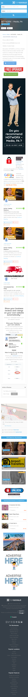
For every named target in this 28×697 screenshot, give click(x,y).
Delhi (14, 663)
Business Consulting (14, 677)
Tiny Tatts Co (6, 481)
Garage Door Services (14, 675)
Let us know (7, 183)
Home (4, 34)
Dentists (14, 679)
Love (7, 224)
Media (8, 34)
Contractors (14, 684)
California (14, 661)
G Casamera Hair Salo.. (15, 505)
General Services (14, 683)
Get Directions (8, 425)
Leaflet (24, 420)
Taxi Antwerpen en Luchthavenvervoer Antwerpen (14, 467)
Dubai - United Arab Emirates (14, 655)
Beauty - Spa (6, 450)
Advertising (14, 688)
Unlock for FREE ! (11, 63)
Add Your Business (14, 629)
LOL (16, 222)
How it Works (14, 633)
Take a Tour (14, 639)
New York (14, 653)
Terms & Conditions (14, 644)
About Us (14, 641)
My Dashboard (14, 628)
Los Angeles (14, 657)
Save (4, 28)
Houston (14, 659)
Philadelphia (12, 510)
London (14, 651)
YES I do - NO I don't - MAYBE (14, 145)
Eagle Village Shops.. (14, 514)
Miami (14, 668)
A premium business (12, 74)
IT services (14, 690)
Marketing (14, 681)
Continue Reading (19, 295)
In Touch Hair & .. (13, 523)
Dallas (14, 670)
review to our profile (10, 179)
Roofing (14, 694)
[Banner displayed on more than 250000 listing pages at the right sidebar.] (14, 562)
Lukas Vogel (7, 282)
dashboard (15, 355)
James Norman (7, 204)
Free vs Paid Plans (14, 637)
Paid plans (20, 169)
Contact (14, 643)
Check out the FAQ (14, 635)
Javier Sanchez (7, 243)
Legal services (14, 692)
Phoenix (14, 666)
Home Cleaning (14, 686)
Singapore (14, 664)
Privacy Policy (14, 646)
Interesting (9, 222)
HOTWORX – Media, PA (14, 494)
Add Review (6, 24)
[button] (3, 20)
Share (10, 28)
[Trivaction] (14, 542)
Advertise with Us (14, 631)
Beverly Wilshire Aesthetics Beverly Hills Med (14, 451)
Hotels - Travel (6, 466)
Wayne (11, 519)
